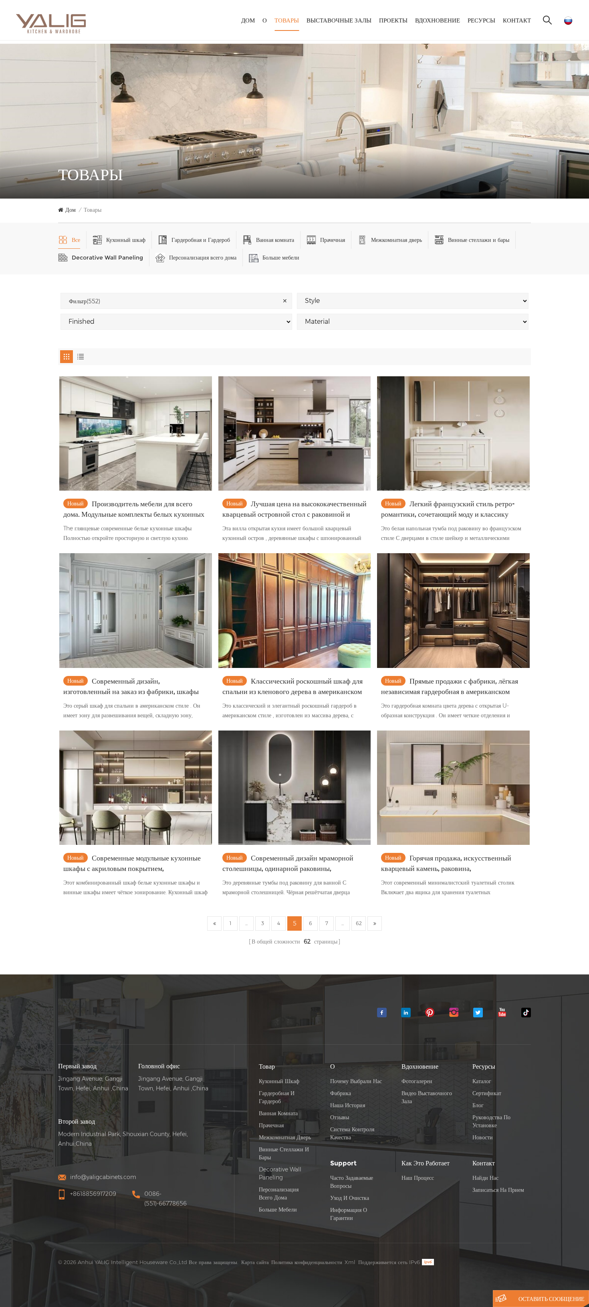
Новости (482, 1137)
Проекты (393, 20)
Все (76, 240)
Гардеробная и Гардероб (200, 240)
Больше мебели (280, 257)
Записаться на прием (498, 1189)
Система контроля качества (352, 1133)
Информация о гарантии (348, 1214)
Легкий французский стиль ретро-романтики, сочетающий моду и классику (448, 509)
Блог (478, 1105)
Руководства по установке (491, 1121)
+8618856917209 (93, 1193)
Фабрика (340, 1093)
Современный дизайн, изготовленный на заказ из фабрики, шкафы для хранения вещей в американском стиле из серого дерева (133, 687)
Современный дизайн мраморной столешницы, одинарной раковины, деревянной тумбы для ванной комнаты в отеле (287, 864)
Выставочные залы (339, 20)
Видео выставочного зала (426, 1097)
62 (359, 923)
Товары (286, 20)
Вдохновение (437, 20)
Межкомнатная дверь (396, 240)
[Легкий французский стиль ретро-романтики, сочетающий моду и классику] (453, 433)
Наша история (347, 1105)
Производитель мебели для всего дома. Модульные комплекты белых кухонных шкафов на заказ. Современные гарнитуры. (133, 509)
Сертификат (486, 1093)
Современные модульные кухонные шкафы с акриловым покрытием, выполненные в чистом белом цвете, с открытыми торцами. (132, 864)
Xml (350, 1262)
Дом (248, 20)
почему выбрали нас (356, 1081)
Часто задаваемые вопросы (351, 1181)
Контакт (517, 20)
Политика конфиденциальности (306, 1262)
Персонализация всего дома (202, 257)
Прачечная (332, 240)
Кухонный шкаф (125, 240)
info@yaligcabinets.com (103, 1177)
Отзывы (339, 1117)
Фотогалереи (416, 1081)
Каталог (481, 1081)
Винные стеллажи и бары (478, 240)
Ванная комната (275, 240)
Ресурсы (481, 20)
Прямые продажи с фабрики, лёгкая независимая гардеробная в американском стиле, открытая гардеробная (449, 687)
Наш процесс (417, 1177)
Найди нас (485, 1177)
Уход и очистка (349, 1197)
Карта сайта (255, 1262)
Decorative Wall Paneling (107, 257)
